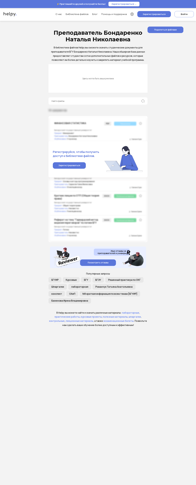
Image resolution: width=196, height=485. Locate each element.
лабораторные (130, 312)
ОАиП (72, 293)
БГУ (86, 279)
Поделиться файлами (165, 29)
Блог (95, 14)
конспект (56, 293)
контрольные (57, 320)
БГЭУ (98, 279)
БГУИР (55, 279)
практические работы (67, 316)
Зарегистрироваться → (124, 4)
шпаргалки (135, 316)
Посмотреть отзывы (98, 262)
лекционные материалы (79, 320)
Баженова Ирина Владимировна (69, 300)
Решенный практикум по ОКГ (124, 279)
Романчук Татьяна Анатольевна (114, 286)
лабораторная (79, 286)
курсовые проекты (91, 316)
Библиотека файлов (77, 14)
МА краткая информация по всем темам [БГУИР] (110, 293)
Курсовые (71, 279)
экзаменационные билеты (118, 320)
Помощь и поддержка (114, 14)
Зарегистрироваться (154, 14)
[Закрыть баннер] (193, 4)
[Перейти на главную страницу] (9, 14)
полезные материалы (115, 316)
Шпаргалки (57, 286)
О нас (59, 14)
